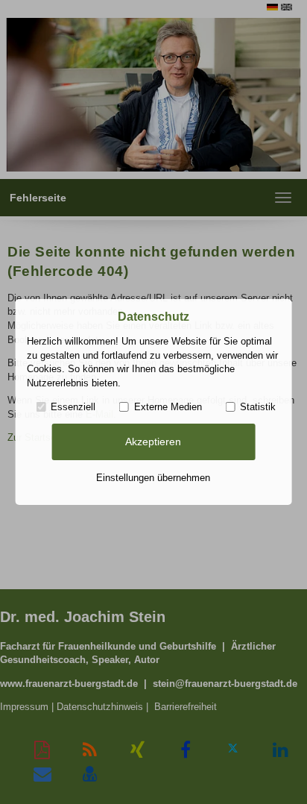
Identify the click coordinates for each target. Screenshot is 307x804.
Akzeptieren (153, 441)
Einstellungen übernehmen (153, 477)
